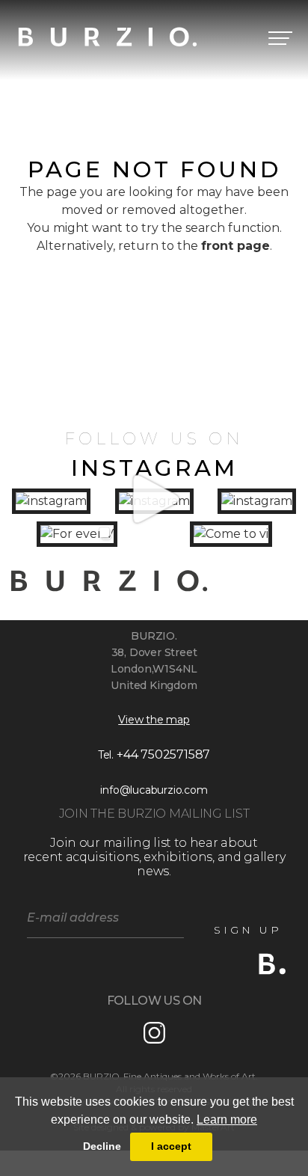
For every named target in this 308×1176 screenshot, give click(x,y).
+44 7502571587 (163, 754)
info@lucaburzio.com (153, 790)
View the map (154, 719)
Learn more (227, 1119)
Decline (102, 1146)
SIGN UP (248, 930)
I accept (171, 1146)
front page (235, 246)
